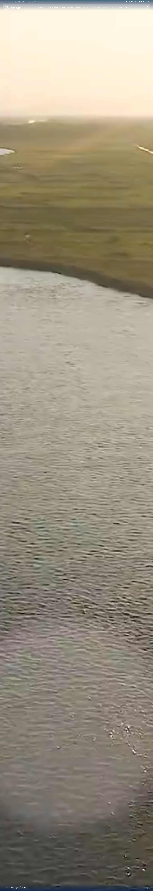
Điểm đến (63, 7)
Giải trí (70, 7)
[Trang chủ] (12, 7)
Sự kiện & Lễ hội (52, 7)
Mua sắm (78, 7)
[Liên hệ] (139, 2)
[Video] (146, 2)
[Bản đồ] (141, 2)
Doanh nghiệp (123, 7)
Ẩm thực (86, 7)
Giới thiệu (41, 7)
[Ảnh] (144, 2)
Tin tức (113, 7)
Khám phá (95, 7)
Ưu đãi (104, 7)
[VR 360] (148, 2)
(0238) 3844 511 (132, 2)
